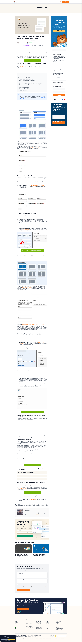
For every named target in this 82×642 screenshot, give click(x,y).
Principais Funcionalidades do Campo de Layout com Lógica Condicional (31, 84)
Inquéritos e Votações (39, 627)
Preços (36, 1)
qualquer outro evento (26, 183)
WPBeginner (58, 623)
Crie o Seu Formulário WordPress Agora (32, 60)
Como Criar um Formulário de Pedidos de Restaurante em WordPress (58, 70)
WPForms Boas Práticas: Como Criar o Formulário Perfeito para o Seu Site (33, 324)
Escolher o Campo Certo (23, 90)
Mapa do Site (29, 636)
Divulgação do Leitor (32, 40)
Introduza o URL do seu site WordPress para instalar (24, 528)
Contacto (16, 621)
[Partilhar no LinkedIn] (20, 45)
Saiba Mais (37, 514)
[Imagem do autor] (18, 43)
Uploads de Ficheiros (29, 628)
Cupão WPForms (34, 636)
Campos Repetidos (38, 621)
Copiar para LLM (34, 45)
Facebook (32, 499)
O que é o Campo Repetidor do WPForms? (25, 77)
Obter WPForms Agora (22, 608)
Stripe (47, 627)
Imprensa (16, 622)
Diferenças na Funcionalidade (24, 87)
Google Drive (48, 623)
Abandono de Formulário (29, 626)
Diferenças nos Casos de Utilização (25, 88)
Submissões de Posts (39, 623)
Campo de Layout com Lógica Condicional (28, 69)
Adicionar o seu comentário (23, 590)
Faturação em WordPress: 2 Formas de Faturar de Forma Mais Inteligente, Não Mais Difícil (59, 66)
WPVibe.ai (57, 622)
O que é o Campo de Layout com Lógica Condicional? (27, 81)
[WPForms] (16, 2)
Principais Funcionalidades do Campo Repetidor (27, 80)
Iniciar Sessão (59, 1)
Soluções (31, 1)
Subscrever (59, 95)
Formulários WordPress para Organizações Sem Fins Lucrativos (59, 629)
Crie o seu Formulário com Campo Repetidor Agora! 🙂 (32, 250)
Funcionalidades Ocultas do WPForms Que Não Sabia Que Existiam (39, 555)
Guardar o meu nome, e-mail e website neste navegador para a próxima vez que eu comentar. (31, 585)
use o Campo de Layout (26, 338)
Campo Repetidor (20, 66)
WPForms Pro (26, 496)
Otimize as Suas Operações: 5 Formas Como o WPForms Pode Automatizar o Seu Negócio (22, 555)
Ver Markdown (41, 45)
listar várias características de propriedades (37, 185)
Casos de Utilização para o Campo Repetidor (26, 79)
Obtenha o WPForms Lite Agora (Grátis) (25, 535)
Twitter (36, 499)
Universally (57, 627)
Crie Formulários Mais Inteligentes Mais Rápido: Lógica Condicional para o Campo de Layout (59, 57)
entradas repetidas (26, 229)
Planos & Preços (58, 621)
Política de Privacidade (37, 586)
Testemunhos (46, 1)
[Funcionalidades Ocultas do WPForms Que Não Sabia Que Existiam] (41, 548)
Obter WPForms (65, 1)
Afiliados (16, 623)
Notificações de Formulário (29, 627)
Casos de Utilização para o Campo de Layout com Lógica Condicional (30, 83)
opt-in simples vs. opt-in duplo (22, 488)
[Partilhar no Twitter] (22, 45)
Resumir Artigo (27, 45)
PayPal (47, 628)
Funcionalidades (25, 1)
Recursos (50, 1)
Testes (37, 629)
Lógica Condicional (28, 620)
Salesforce (47, 621)
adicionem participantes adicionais (35, 147)
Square (47, 629)
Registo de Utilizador (39, 628)
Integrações (40, 1)
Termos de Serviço (43, 586)
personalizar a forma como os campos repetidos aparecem (37, 223)
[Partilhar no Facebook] (18, 45)
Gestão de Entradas (28, 625)
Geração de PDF (38, 622)
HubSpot (47, 622)
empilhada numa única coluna (26, 287)
